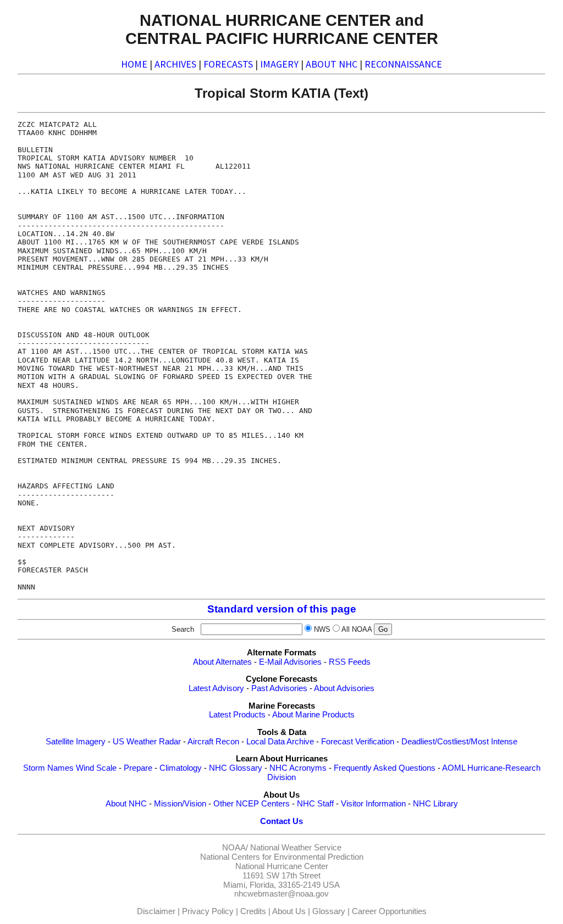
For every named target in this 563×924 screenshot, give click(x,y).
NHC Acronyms (298, 768)
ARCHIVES (175, 64)
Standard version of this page (281, 609)
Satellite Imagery (76, 741)
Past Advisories (279, 688)
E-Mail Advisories (290, 662)
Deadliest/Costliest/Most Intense (459, 741)
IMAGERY (279, 64)
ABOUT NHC (331, 64)
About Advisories (344, 688)
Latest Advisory (216, 688)
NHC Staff (315, 803)
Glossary (328, 911)
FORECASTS (228, 64)
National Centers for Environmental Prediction (281, 857)
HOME (134, 64)
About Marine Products (313, 714)
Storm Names (48, 768)
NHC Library (435, 803)
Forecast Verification (357, 741)
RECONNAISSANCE (403, 64)
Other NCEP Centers (251, 803)
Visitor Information (373, 803)
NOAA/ (235, 847)
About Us (289, 911)
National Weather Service (295, 847)
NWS (322, 629)
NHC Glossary (235, 768)
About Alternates (222, 662)
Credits (253, 911)
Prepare (138, 768)
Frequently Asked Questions (384, 768)
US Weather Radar (147, 741)
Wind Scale (96, 768)
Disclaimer (156, 911)
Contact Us (281, 821)
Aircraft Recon (213, 741)
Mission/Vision (180, 803)
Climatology (180, 768)
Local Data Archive (280, 741)
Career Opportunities (389, 911)
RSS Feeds (350, 662)
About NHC (126, 803)
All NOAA (356, 629)
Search (185, 629)
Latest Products (237, 714)
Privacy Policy (208, 911)
